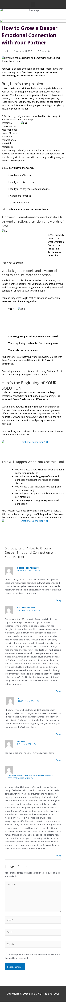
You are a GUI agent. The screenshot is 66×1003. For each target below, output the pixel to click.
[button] (33, 4)
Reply (58, 600)
